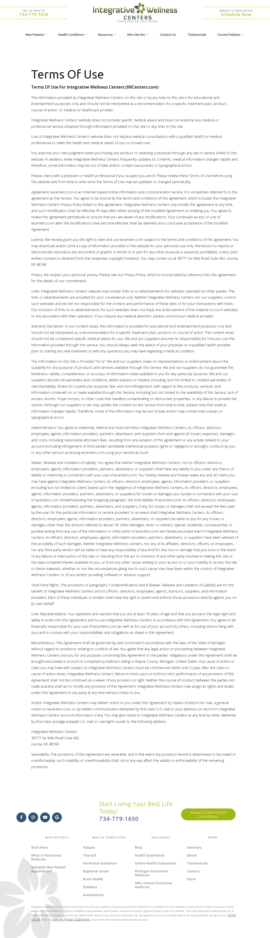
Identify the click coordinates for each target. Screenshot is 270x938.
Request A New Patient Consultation (208, 814)
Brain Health (93, 879)
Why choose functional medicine (153, 885)
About (192, 855)
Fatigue (89, 847)
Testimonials (197, 34)
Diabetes (90, 887)
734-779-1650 (33, 14)
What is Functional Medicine (46, 857)
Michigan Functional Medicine (151, 873)
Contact (193, 871)
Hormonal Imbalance (100, 863)
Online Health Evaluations (156, 863)
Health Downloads (150, 855)
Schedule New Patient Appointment (48, 869)
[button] (36, 35)
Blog (138, 847)
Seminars (194, 847)
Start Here (39, 847)
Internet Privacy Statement (71, 919)
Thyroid (89, 855)
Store (191, 879)
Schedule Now (236, 14)
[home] (135, 13)
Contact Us (168, 34)
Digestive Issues (96, 871)
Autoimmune (93, 895)
